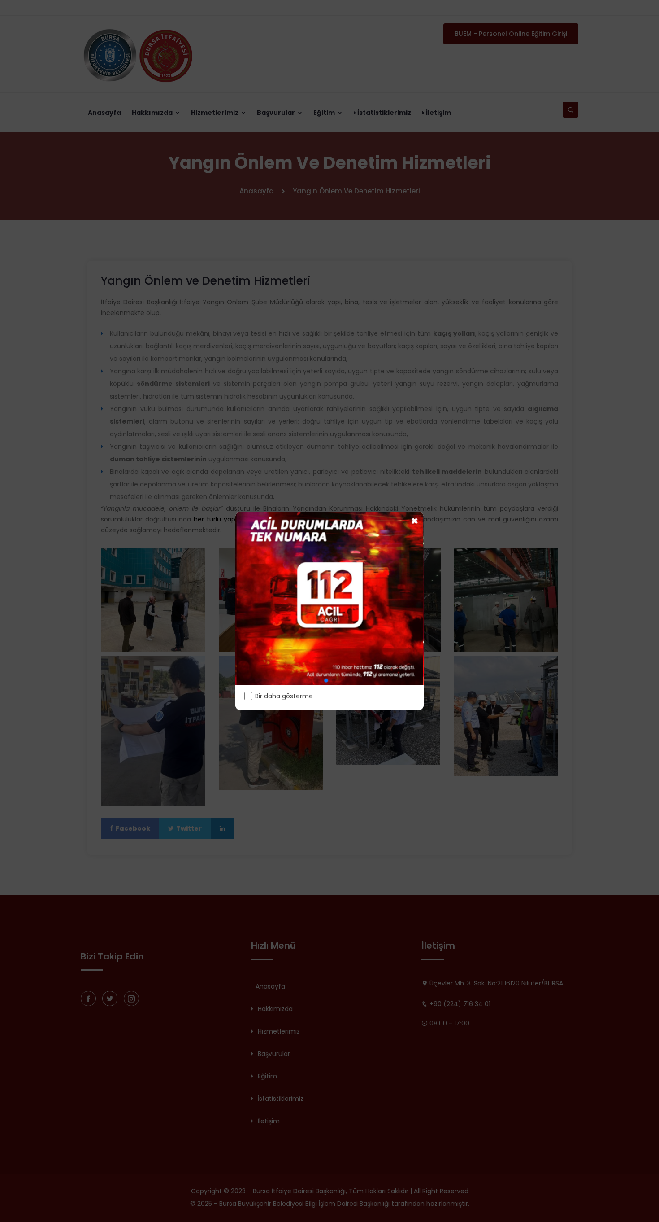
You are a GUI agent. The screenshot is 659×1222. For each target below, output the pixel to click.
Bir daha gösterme (284, 696)
